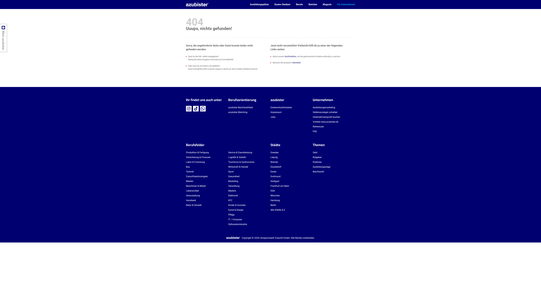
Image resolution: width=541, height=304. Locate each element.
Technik (190, 171)
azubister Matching (237, 112)
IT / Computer (235, 219)
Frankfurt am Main (279, 186)
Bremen (274, 162)
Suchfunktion (290, 56)
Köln (272, 190)
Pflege (231, 214)
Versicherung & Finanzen (198, 157)
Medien (189, 181)
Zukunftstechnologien (197, 176)
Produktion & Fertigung (197, 152)
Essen (273, 171)
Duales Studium (282, 4)
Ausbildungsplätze (259, 4)
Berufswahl (318, 171)
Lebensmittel (192, 190)
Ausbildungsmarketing (324, 107)
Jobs (272, 117)
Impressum (276, 112)
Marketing (233, 181)
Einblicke (317, 162)
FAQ (315, 131)
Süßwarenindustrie (237, 224)
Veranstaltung (193, 195)
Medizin (232, 190)
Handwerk (191, 200)
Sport (231, 171)
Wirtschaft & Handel (238, 167)
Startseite (296, 63)
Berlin (273, 205)
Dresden (274, 152)
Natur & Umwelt (193, 205)
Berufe (299, 4)
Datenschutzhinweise (281, 107)
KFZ (230, 200)
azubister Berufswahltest (240, 107)
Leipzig (274, 157)
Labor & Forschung (195, 162)
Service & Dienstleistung (240, 152)
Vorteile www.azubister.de (325, 121)
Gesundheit (234, 176)
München (275, 195)
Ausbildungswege (321, 167)
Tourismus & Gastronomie (241, 162)
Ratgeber (317, 157)
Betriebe (313, 4)
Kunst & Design (235, 210)
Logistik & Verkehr (237, 157)
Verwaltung (234, 186)
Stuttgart (274, 181)
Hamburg (275, 200)
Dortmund (275, 176)
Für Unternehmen (346, 4)
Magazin (327, 4)
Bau (188, 167)
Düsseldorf (275, 167)
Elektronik (233, 195)
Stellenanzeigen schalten (325, 112)
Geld (315, 152)
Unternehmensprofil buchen (326, 117)
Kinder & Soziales (237, 205)
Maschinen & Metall (196, 186)
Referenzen (318, 126)
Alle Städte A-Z (277, 210)
